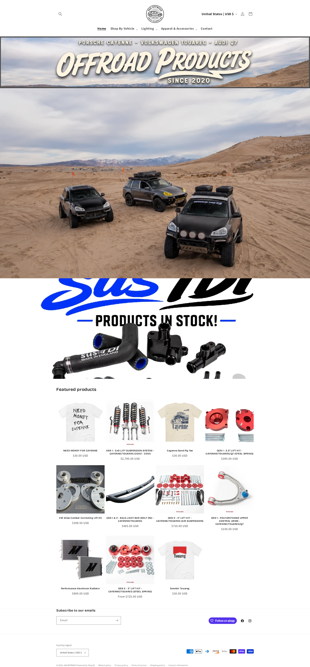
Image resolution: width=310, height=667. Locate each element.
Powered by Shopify (85, 665)
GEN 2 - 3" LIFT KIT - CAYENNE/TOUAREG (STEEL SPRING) (130, 590)
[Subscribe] (117, 620)
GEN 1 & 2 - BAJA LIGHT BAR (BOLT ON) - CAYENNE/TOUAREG (130, 519)
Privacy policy (121, 665)
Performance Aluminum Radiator (80, 588)
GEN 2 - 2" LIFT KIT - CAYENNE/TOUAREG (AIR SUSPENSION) (179, 519)
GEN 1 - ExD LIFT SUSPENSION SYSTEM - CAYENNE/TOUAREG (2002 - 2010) (130, 452)
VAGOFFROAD (70, 665)
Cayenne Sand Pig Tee (180, 450)
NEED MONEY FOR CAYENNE (80, 450)
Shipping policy (157, 665)
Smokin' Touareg (180, 588)
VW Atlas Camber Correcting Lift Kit (80, 518)
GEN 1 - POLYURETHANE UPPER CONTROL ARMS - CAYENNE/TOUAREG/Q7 (229, 521)
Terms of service (139, 665)
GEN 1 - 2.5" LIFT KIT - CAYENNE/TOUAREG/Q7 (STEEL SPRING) (229, 452)
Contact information (178, 665)
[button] (60, 14)
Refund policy (104, 665)
